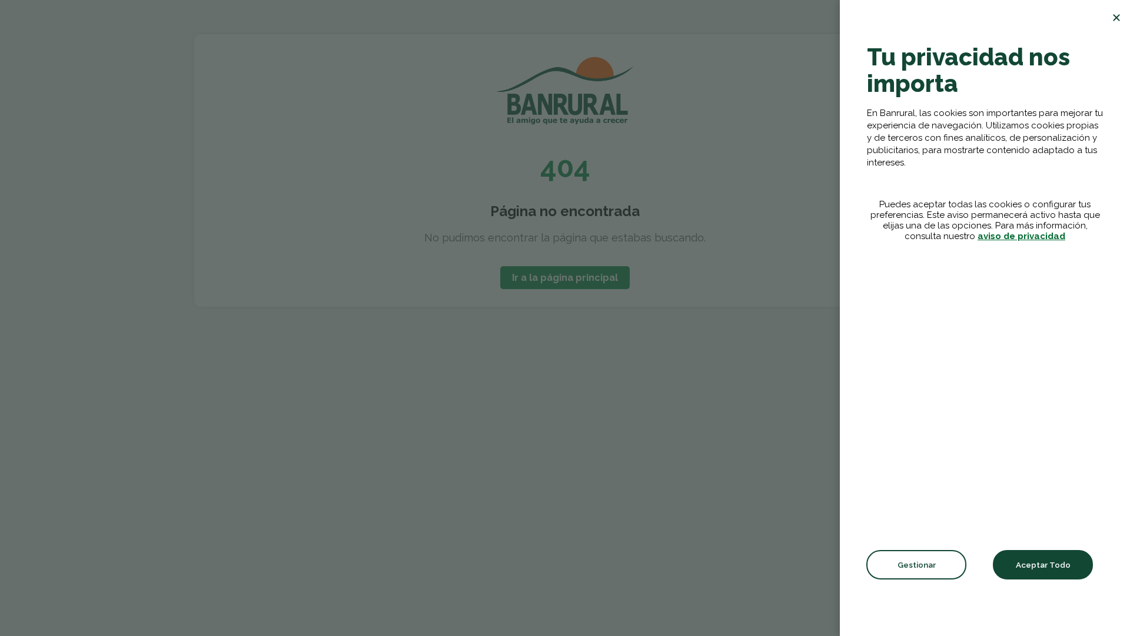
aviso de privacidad (1021, 236)
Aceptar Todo (1043, 564)
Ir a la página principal (565, 277)
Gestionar (917, 564)
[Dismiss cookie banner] (1116, 17)
